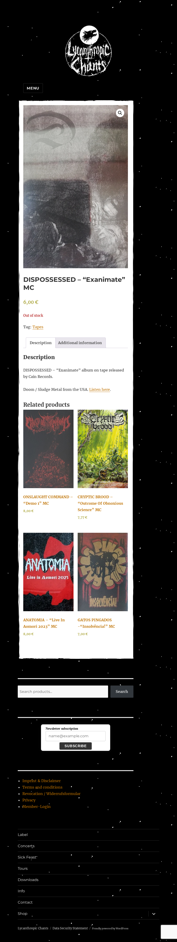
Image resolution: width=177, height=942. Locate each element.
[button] (120, 113)
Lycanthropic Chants (33, 928)
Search (122, 691)
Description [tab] (41, 342)
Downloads (28, 880)
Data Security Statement (70, 928)
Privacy (28, 800)
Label (23, 835)
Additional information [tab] (80, 342)
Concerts (26, 846)
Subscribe (75, 746)
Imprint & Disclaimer (41, 780)
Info (21, 891)
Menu (33, 88)
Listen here (99, 389)
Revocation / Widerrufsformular (51, 793)
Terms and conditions (42, 787)
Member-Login (36, 806)
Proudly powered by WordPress (110, 928)
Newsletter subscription (62, 728)
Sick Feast (27, 857)
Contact (25, 902)
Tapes (37, 327)
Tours (23, 868)
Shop (22, 913)
